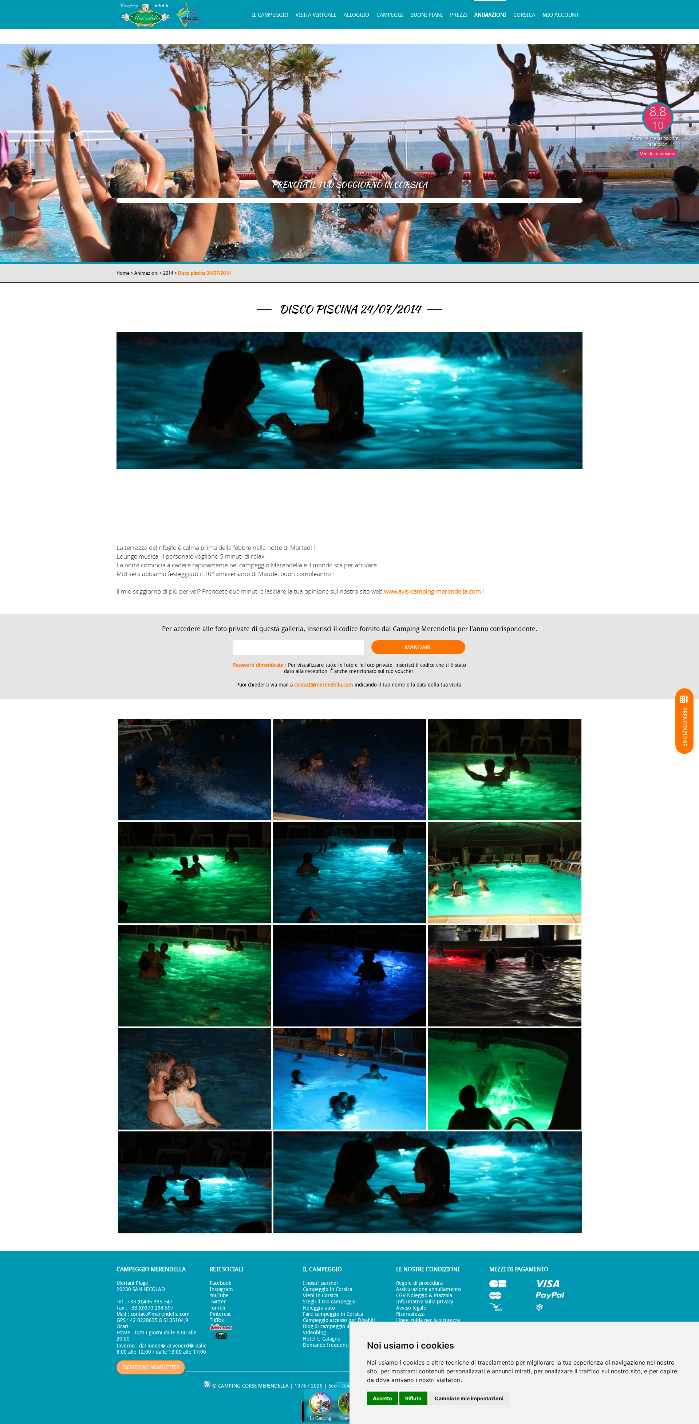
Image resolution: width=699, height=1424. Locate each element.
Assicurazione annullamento (428, 1289)
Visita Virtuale (316, 15)
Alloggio (356, 15)
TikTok (217, 1320)
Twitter (218, 1302)
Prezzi (458, 15)
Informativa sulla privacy (424, 1302)
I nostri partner (321, 1283)
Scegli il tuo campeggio (329, 1302)
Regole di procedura (419, 1283)
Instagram (221, 1289)
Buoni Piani (426, 15)
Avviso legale (411, 1308)
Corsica (524, 15)
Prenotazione (684, 726)
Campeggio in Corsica (327, 1289)
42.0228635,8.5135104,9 (159, 1320)
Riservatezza (410, 1314)
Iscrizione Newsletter (150, 1367)
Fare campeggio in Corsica (333, 1314)
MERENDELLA (273, 1386)
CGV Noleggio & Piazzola (424, 1295)
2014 (168, 273)
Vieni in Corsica (320, 1295)
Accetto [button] (382, 1398)
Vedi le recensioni (657, 153)
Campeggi (389, 15)
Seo (332, 1386)
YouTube (219, 1295)
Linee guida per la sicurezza (428, 1320)
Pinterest (220, 1314)
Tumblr (218, 1308)
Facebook (220, 1283)
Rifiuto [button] (413, 1398)
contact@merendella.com (323, 685)
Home (123, 273)
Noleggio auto (319, 1308)
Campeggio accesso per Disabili (339, 1320)
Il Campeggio (270, 15)
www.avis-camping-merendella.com (432, 591)
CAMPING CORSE (237, 1386)
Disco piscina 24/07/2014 (204, 273)
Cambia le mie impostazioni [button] (469, 1398)
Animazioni (490, 15)
